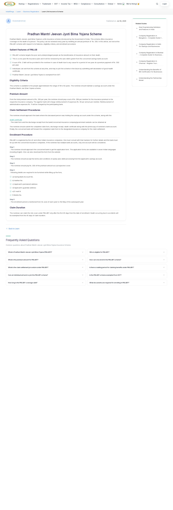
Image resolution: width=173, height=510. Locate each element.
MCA (76, 4)
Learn (19, 11)
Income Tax (65, 4)
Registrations (33, 4)
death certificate (16, 120)
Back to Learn (14, 229)
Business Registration (31, 11)
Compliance (86, 4)
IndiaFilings (10, 11)
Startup (22, 4)
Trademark (46, 4)
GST (56, 4)
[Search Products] (157, 4)
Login (165, 4)
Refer (119, 4)
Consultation (99, 4)
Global (110, 4)
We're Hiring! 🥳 (132, 4)
